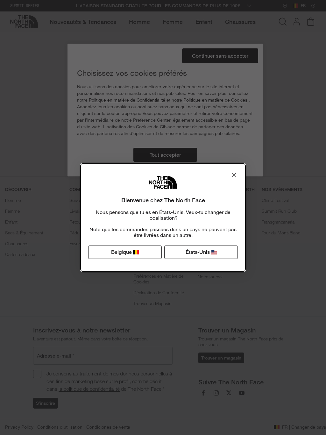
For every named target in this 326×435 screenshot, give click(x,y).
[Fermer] (234, 175)
